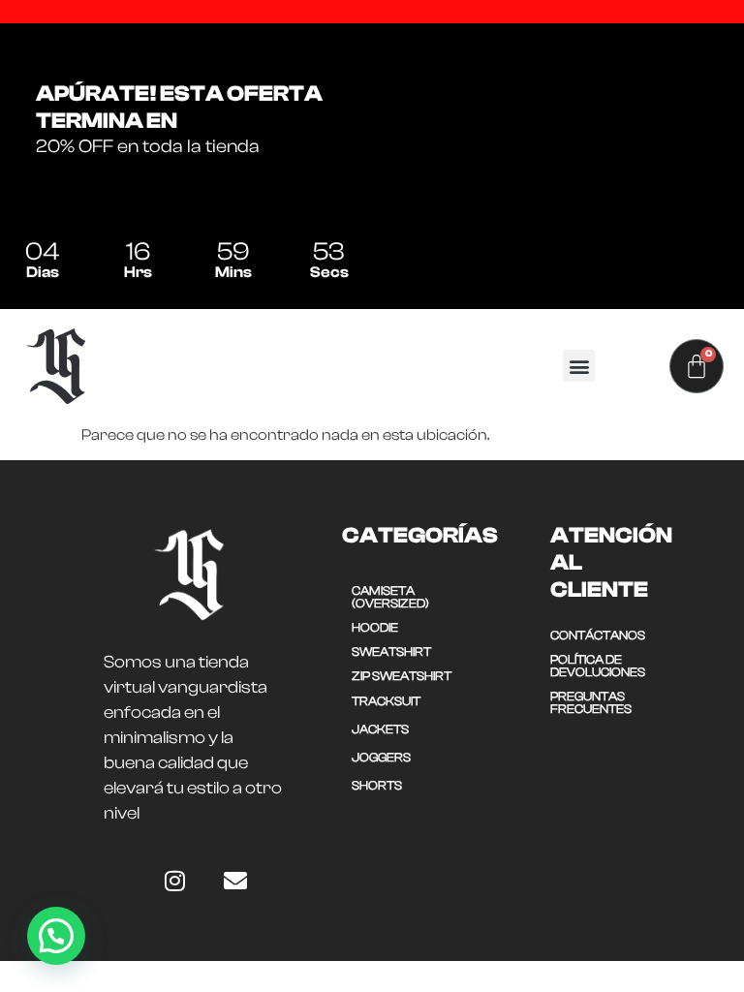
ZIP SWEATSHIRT (401, 675)
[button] (579, 366)
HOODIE (375, 627)
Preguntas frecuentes (591, 702)
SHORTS (377, 785)
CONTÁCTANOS (597, 635)
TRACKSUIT (386, 701)
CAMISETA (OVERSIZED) (390, 596)
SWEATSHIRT (391, 651)
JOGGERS (381, 757)
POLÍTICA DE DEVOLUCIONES (597, 665)
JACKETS (380, 729)
